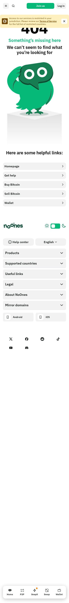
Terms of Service (48, 21)
